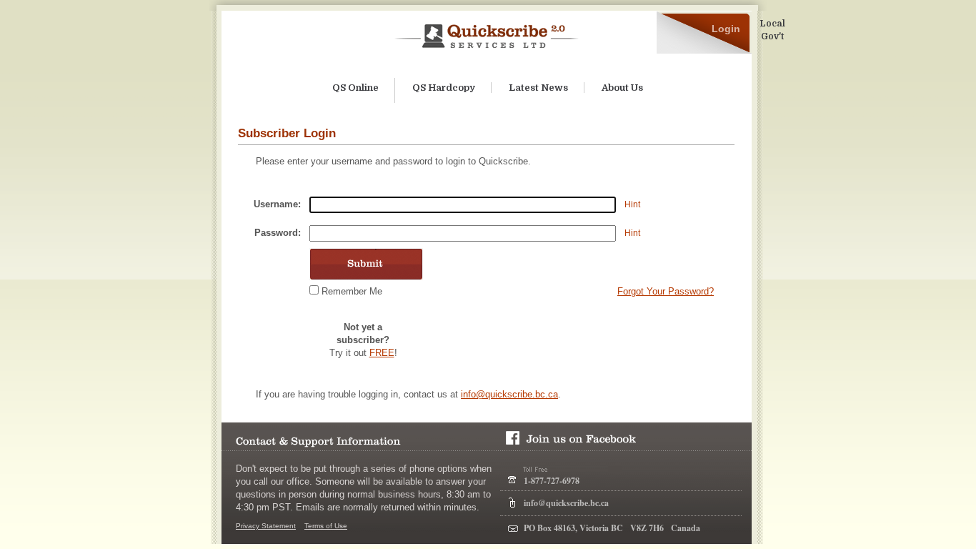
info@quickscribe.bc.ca (509, 394)
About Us (622, 87)
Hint (632, 204)
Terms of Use (325, 526)
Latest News (538, 87)
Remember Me (352, 291)
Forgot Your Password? (665, 291)
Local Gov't (772, 30)
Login (726, 28)
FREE (381, 352)
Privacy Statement (266, 526)
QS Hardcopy (443, 87)
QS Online (355, 87)
